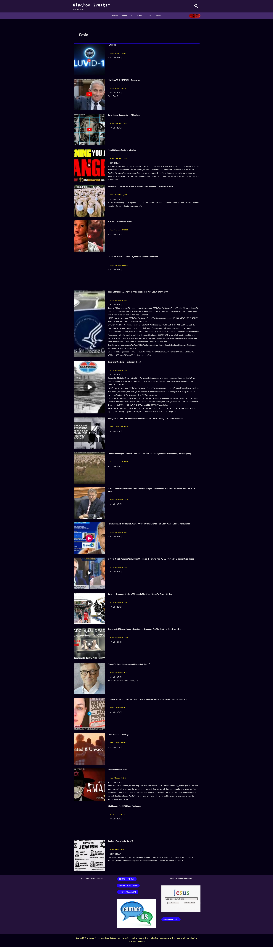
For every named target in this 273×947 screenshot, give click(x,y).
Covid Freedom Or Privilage (118, 734)
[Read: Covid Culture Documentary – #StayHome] (89, 129)
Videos (124, 16)
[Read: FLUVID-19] (89, 59)
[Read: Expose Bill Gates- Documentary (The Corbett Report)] (89, 678)
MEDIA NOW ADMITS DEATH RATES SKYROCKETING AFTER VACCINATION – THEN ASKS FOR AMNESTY (147, 699)
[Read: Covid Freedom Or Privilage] (89, 749)
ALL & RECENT (137, 16)
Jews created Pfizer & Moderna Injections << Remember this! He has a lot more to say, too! (145, 629)
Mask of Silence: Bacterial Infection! (122, 150)
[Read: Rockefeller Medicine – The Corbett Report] (89, 387)
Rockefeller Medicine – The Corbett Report (124, 362)
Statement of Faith (170, 919)
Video (112, 53)
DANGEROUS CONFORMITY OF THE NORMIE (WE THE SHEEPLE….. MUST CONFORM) (140, 186)
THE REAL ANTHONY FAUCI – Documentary (124, 80)
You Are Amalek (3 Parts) (117, 769)
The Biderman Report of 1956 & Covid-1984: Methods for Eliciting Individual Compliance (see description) (149, 453)
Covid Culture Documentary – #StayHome (124, 115)
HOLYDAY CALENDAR (127, 892)
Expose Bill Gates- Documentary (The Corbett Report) (129, 664)
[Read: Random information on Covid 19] (89, 855)
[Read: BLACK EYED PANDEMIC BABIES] (89, 236)
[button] (196, 6)
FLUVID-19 (112, 45)
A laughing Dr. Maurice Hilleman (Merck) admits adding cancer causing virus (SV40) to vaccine (145, 418)
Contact (158, 16)
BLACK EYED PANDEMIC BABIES (120, 221)
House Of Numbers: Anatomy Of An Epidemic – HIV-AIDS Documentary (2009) (138, 291)
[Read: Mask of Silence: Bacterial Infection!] (89, 165)
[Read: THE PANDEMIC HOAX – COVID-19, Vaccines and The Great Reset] (89, 271)
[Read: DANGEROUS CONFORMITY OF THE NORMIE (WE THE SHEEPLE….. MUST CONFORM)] (89, 201)
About (148, 16)
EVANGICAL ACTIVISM (128, 885)
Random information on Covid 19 (120, 841)
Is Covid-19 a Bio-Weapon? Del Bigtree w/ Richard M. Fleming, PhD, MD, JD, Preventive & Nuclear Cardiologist (151, 559)
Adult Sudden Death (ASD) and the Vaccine (124, 806)
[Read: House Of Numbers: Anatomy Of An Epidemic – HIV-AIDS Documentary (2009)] (89, 323)
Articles (115, 16)
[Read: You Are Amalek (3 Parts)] (89, 784)
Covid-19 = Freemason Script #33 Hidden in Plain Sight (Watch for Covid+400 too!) (140, 594)
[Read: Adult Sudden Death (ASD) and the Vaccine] (89, 820)
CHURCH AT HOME (126, 879)
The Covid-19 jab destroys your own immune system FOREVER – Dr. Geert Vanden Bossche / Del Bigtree (149, 523)
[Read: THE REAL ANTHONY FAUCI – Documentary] (89, 94)
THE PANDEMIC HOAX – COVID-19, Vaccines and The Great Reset (133, 256)
